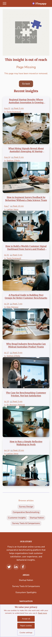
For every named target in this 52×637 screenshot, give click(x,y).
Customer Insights (17, 517)
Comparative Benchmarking (26, 512)
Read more (42, 613)
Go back (26, 83)
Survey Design (26, 506)
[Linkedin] (16, 567)
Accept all (26, 618)
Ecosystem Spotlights (26, 592)
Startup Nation (37, 517)
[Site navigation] (4, 3)
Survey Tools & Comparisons (26, 523)
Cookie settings (26, 632)
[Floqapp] (41, 3)
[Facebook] (23, 567)
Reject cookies (26, 625)
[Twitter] (9, 567)
